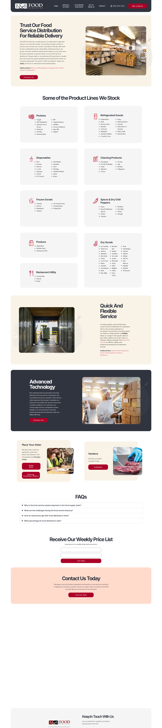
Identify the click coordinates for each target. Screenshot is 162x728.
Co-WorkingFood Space (79, 6)
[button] (81, 505)
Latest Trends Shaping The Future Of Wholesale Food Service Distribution (114, 353)
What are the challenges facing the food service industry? (48, 510)
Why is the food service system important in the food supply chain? (52, 505)
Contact (102, 6)
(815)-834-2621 (119, 6)
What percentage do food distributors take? (42, 521)
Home (56, 6)
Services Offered (66, 6)
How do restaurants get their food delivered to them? (46, 516)
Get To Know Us (91, 6)
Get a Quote (137, 6)
